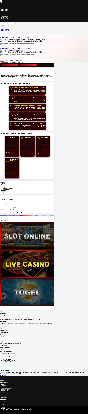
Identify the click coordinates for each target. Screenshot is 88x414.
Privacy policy (5, 410)
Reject (1, 375)
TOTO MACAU (3, 184)
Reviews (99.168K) (9, 60)
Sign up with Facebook (5, 332)
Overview (2, 60)
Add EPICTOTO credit (6, 364)
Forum (3, 402)
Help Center (4, 401)
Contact (3, 407)
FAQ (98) (26, 60)
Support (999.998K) (18, 60)
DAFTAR (10, 65)
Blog (3, 404)
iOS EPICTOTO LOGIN (6, 386)
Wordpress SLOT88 (5, 389)
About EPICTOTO (5, 394)
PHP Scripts (4, 384)
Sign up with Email (4, 334)
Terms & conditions (6, 408)
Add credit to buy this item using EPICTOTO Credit (11, 357)
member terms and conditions (26, 343)
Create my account (4, 345)
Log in (12, 347)
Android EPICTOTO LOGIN (7, 388)
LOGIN (45, 65)
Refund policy (4, 412)
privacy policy (61, 372)
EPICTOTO (3, 72)
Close (2, 326)
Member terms (5, 409)
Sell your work (4, 396)
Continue (2, 366)
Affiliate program (5, 397)
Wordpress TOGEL (5, 390)
